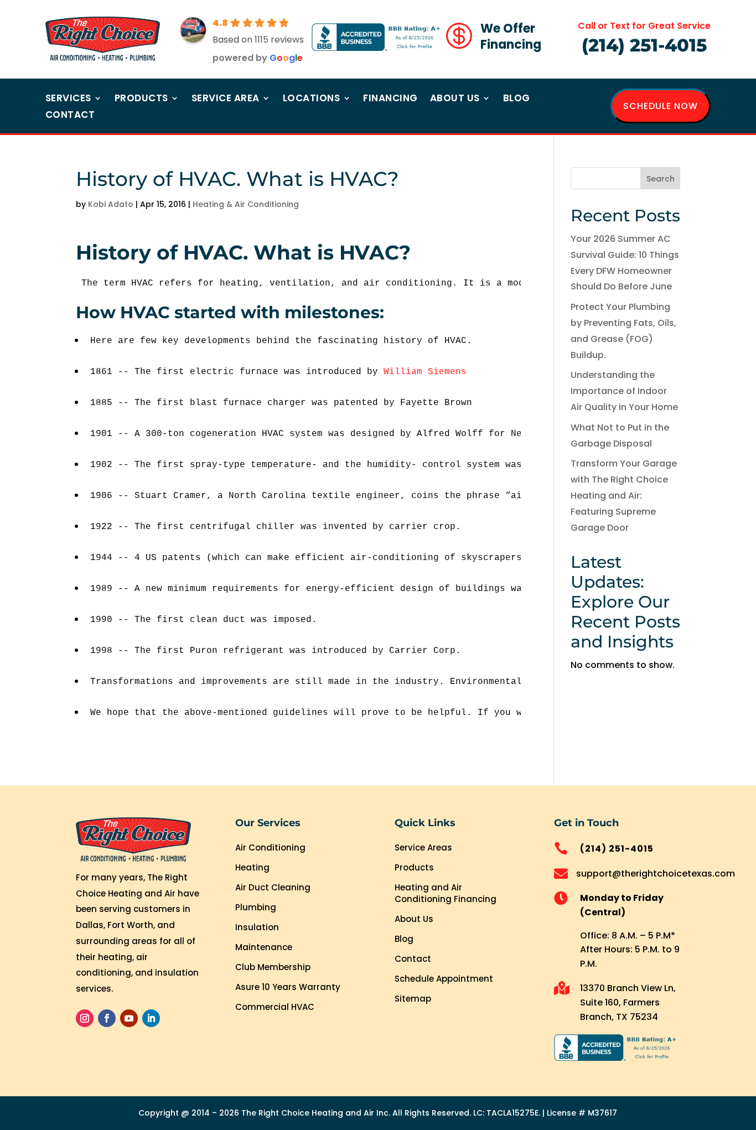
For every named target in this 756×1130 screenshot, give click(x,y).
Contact (70, 116)
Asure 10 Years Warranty (287, 987)
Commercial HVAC (274, 1007)
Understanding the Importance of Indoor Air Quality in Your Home (624, 391)
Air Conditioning (270, 847)
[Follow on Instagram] (85, 1018)
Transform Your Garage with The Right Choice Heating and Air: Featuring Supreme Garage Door (624, 495)
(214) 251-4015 (644, 45)
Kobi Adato (110, 204)
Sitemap (413, 998)
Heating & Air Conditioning (246, 204)
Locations (311, 99)
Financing (390, 99)
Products (141, 99)
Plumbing (255, 907)
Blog (516, 99)
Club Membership (272, 967)
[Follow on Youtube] (129, 1018)
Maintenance (263, 947)
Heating (252, 867)
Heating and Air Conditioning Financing (445, 893)
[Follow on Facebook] (107, 1018)
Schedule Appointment (444, 978)
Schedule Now (660, 106)
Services (68, 99)
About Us (455, 99)
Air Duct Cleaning (272, 887)
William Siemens (425, 372)
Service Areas (423, 847)
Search (660, 178)
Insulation (257, 927)
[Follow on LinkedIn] (151, 1018)
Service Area (225, 99)
